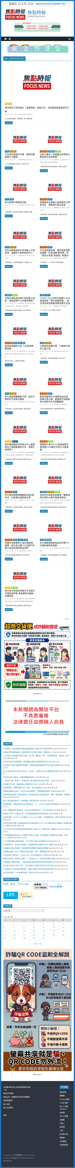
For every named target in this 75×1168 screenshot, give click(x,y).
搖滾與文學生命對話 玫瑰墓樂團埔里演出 (19, 777)
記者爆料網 (64, 1145)
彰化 (7, 199)
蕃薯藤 (62, 1096)
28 (24, 938)
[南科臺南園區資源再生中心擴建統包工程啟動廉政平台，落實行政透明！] (20, 421)
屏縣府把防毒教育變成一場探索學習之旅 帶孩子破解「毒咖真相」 (27, 752)
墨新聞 (62, 1127)
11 (63, 927)
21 (24, 934)
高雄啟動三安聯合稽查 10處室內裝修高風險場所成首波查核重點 (27, 862)
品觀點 (62, 1120)
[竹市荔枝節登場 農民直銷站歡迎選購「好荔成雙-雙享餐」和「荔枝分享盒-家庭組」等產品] (55, 227)
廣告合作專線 (8, 1093)
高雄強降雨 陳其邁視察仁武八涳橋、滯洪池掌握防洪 (23, 787)
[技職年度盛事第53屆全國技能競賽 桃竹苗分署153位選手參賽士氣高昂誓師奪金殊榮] (20, 519)
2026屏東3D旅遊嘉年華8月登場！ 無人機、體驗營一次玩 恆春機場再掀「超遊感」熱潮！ (37, 755)
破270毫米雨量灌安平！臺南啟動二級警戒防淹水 (21, 800)
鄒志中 (26, 354)
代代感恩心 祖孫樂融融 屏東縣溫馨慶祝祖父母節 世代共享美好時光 (28, 749)
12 (5, 931)
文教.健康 (8, 295)
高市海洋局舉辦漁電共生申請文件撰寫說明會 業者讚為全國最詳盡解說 (20, 593)
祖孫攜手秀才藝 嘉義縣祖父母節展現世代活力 (20, 784)
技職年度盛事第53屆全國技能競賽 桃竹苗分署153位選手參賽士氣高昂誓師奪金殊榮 (19, 545)
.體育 (42, 295)
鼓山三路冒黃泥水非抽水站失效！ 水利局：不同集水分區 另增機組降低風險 (31, 771)
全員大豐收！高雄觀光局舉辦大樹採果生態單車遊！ (55, 155)
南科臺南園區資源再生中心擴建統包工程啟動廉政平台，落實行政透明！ (20, 447)
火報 (61, 1130)
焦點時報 (37, 12)
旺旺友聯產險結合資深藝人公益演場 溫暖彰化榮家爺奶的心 (20, 251)
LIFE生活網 (64, 1103)
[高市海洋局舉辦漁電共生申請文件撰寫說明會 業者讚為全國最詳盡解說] (20, 567)
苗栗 (26, 540)
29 (34, 938)
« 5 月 (35, 944)
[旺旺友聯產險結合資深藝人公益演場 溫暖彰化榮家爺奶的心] (20, 227)
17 (54, 931)
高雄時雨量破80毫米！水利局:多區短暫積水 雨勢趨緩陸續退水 (26, 791)
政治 (11, 199)
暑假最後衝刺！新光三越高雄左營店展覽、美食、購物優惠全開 (26, 851)
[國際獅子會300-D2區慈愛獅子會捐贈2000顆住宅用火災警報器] (55, 421)
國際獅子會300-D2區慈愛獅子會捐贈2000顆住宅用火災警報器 (54, 447)
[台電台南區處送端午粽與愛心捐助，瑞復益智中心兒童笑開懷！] (20, 275)
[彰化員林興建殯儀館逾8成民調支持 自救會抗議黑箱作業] (20, 471)
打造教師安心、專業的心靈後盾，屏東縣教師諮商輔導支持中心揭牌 (28, 844)
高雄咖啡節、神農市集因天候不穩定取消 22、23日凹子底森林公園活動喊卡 (31, 804)
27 (15, 938)
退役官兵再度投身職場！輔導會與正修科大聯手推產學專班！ (55, 496)
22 (34, 934)
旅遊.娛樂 (51, 151)
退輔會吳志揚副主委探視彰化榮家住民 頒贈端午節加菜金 (55, 203)
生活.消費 (12, 151)
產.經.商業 (8, 104)
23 (44, 934)
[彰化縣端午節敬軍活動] (20, 179)
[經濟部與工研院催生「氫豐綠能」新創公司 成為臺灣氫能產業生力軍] (37, 64)
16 (44, 931)
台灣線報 (63, 1141)
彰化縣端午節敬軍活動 (15, 202)
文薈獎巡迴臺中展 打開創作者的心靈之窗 (55, 347)
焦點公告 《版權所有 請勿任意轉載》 (17, 1097)
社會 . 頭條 (21, 343)
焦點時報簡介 (8, 1100)
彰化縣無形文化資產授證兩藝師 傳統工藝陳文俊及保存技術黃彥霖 (28, 869)
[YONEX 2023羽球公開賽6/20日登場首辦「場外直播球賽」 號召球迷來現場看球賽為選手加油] (55, 275)
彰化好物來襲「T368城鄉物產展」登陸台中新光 (21, 872)
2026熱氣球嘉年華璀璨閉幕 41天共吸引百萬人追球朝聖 (24, 841)
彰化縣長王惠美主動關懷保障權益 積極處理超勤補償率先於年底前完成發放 (31, 765)
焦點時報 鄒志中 (23, 351)
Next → (68, 619)
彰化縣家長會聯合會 (14, 354)
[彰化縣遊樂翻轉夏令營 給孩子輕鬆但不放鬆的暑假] (20, 373)
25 (63, 934)
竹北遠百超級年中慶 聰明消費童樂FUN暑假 (20, 155)
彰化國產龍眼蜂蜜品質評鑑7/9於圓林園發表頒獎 (54, 544)
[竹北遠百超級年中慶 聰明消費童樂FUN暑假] (20, 131)
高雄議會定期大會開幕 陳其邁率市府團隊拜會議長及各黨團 (25, 848)
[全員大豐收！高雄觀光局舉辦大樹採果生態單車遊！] (55, 131)
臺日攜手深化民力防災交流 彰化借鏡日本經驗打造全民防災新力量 (28, 865)
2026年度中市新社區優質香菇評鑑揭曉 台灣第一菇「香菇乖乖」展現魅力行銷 (32, 829)
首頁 (5, 1115)
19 (5, 934)
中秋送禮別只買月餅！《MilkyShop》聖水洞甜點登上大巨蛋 (25, 855)
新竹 (7, 151)
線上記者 (6, 1104)
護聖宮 (22, 354)
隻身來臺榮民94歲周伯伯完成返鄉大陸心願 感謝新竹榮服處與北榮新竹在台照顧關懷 (55, 399)
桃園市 (47, 295)
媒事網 (62, 1112)
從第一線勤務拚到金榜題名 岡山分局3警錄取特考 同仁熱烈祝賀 (27, 810)
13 (15, 931)
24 (54, 934)
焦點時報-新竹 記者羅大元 (26, 114)
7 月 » (40, 944)
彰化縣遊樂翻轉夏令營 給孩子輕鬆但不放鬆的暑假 (20, 398)
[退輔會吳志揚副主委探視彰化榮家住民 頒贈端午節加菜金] (55, 179)
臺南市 (15, 441)
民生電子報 (64, 1134)
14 (24, 931)
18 (63, 931)
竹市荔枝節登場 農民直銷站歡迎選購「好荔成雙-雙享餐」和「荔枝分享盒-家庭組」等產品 (55, 253)
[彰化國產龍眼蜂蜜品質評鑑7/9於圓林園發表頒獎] (55, 519)
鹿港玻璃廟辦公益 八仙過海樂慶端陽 (19, 347)
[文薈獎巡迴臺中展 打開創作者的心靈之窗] (55, 322)
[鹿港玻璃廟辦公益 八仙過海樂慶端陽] (20, 322)
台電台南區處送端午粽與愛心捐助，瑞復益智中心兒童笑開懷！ (20, 299)
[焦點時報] (5, 39)
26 (5, 938)
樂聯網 (62, 1138)
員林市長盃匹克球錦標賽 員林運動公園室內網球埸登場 (24, 761)
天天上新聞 (64, 1116)
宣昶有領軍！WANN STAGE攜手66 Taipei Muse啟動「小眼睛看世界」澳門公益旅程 (34, 817)
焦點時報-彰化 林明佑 (25, 205)
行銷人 (62, 1123)
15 (34, 931)
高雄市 (58, 151)
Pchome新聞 (64, 1099)
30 (44, 938)
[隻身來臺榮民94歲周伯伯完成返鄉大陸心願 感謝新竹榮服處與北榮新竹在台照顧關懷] (55, 373)
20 (15, 934)
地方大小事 (44, 151)
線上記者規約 (8, 1108)
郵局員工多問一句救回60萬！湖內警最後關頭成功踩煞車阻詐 (25, 813)
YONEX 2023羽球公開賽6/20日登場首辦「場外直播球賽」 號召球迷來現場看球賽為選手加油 (55, 301)
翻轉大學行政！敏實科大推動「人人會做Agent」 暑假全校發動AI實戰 (29, 858)
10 (54, 927)
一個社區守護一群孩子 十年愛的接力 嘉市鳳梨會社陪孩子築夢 (27, 780)
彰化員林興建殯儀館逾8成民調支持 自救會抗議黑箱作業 (19, 496)
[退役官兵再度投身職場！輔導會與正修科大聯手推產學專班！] (55, 471)
